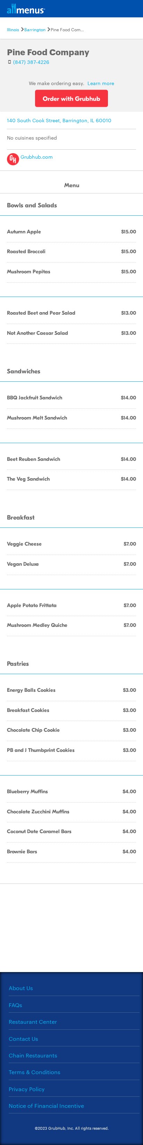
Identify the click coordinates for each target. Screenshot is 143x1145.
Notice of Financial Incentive (46, 1105)
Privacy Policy (27, 1089)
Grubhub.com (36, 156)
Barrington (34, 29)
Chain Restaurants (33, 1055)
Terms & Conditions (34, 1072)
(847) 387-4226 (31, 61)
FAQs (15, 1005)
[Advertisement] (71, 927)
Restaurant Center (33, 1021)
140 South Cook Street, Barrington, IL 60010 (59, 120)
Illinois (13, 29)
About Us (21, 987)
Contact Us (23, 1038)
